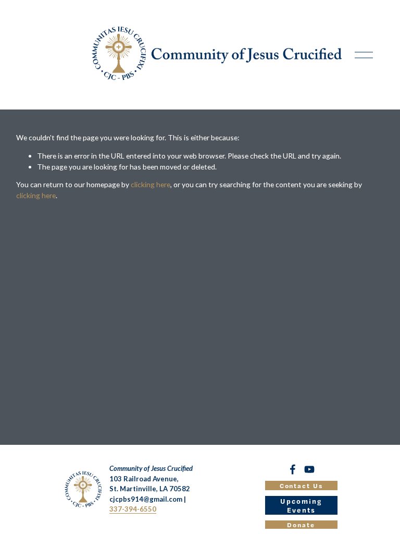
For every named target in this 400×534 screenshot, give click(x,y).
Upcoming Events (301, 505)
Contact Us (301, 485)
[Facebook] (293, 469)
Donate (301, 524)
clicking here (150, 184)
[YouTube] (309, 469)
